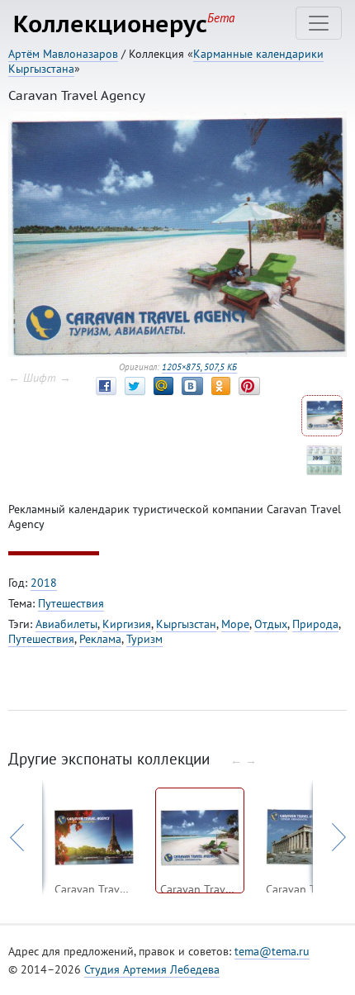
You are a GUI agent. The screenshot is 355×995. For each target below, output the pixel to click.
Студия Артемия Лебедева (152, 969)
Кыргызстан (186, 624)
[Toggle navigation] (319, 23)
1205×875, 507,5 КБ (199, 367)
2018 (44, 582)
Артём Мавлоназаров (63, 53)
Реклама (100, 638)
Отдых (270, 624)
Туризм (144, 638)
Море (235, 624)
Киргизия (126, 624)
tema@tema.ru (272, 951)
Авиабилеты (66, 624)
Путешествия (71, 603)
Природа (315, 624)
